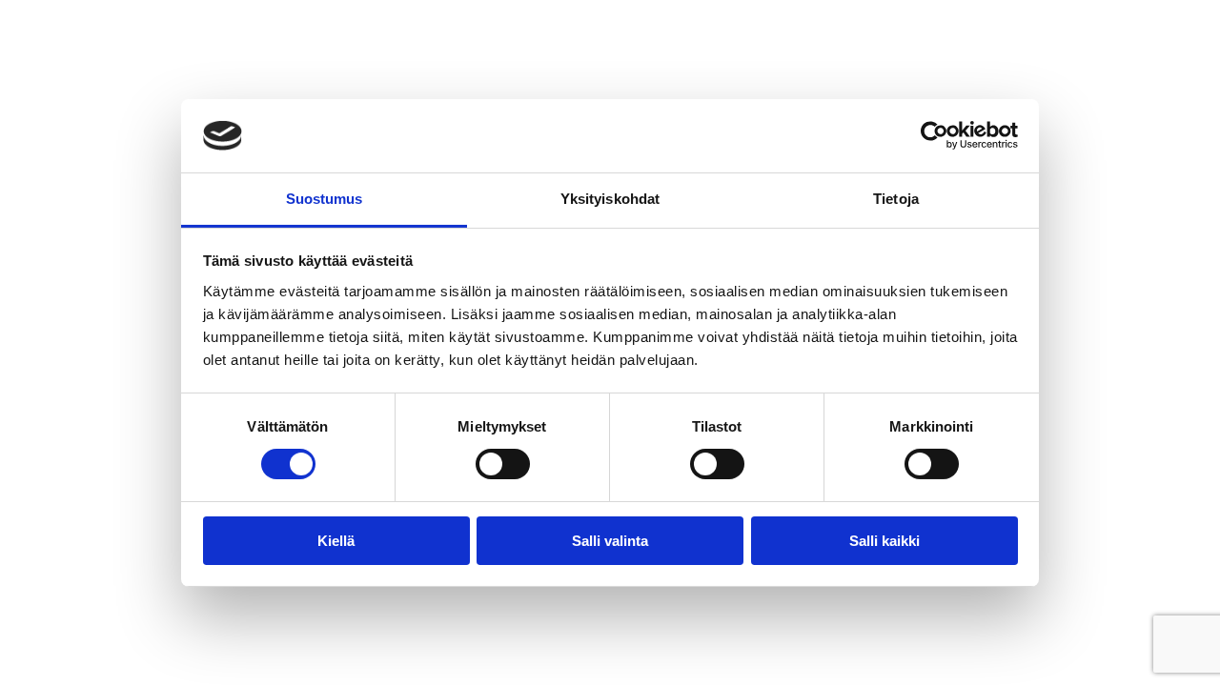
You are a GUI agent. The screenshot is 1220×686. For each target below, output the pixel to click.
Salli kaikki (884, 541)
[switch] (503, 464)
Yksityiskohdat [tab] (610, 199)
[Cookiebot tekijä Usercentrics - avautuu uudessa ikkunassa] (934, 135)
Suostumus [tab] (324, 199)
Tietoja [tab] (896, 199)
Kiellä (336, 541)
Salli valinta (610, 541)
